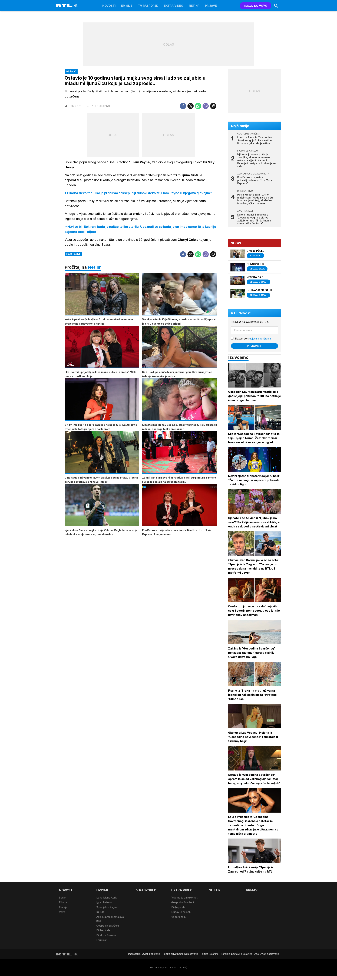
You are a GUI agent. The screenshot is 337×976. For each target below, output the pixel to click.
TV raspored (148, 5)
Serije (62, 897)
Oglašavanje (191, 953)
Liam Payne (73, 254)
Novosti (108, 5)
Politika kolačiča (209, 953)
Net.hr (94, 267)
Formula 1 (101, 940)
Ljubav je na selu (181, 912)
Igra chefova (104, 902)
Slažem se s (253, 338)
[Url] (213, 106)
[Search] (276, 6)
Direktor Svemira (106, 935)
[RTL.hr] (67, 5)
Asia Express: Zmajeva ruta (110, 919)
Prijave (211, 5)
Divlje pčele (103, 930)
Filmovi (63, 902)
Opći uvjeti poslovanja (266, 953)
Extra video (173, 5)
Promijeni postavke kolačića (236, 953)
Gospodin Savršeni (107, 925)
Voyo (62, 912)
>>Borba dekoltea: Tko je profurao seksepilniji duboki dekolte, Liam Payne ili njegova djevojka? (138, 193)
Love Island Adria (106, 897)
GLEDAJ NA (251, 5)
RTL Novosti (241, 313)
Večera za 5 (178, 916)
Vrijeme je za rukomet (184, 897)
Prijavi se (254, 346)
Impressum (134, 953)
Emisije (126, 5)
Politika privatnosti (172, 953)
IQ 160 (100, 912)
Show (236, 243)
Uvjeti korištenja (151, 953)
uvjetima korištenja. (260, 338)
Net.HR (194, 5)
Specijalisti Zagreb (107, 907)
